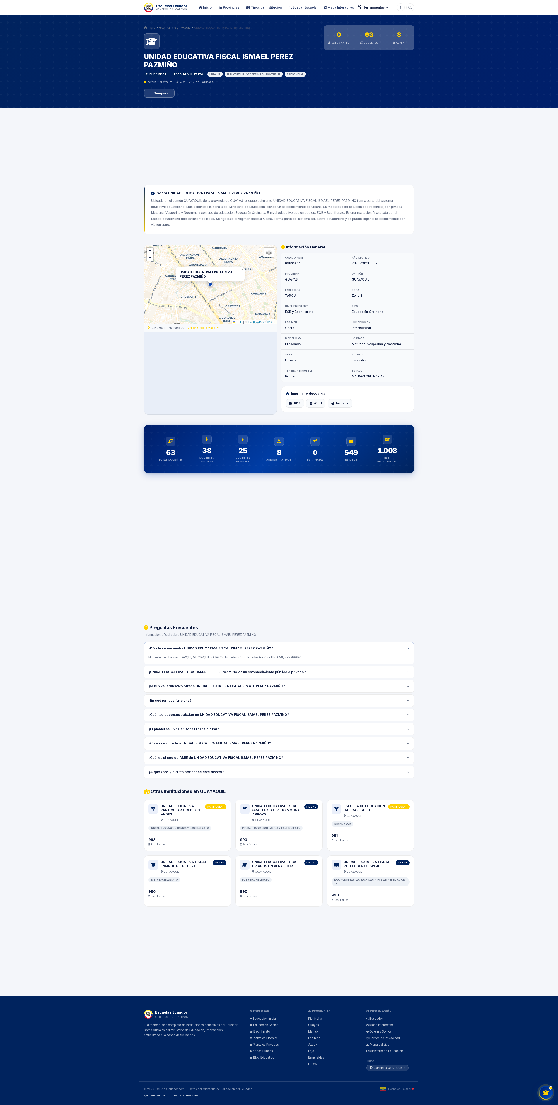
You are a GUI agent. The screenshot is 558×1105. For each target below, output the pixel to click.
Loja (311, 1051)
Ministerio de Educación (386, 1051)
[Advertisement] (279, 143)
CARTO (271, 322)
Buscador (376, 1018)
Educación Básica (265, 1025)
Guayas (313, 1025)
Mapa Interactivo (340, 7)
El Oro (312, 1064)
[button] (210, 284)
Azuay (312, 1044)
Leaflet (239, 322)
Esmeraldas (316, 1057)
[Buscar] (410, 7)
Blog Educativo (263, 1057)
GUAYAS (164, 27)
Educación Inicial (264, 1018)
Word (318, 403)
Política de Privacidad (384, 1038)
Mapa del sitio (379, 1044)
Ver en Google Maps (202, 327)
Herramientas (374, 7)
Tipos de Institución (266, 7)
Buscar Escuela (304, 7)
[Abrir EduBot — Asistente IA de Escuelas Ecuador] (546, 1093)
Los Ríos (314, 1038)
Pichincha (315, 1018)
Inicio (207, 7)
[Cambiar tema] (401, 7)
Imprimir (342, 403)
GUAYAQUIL (182, 27)
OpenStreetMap (255, 322)
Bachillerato (261, 1031)
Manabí (313, 1031)
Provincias (230, 7)
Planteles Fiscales (265, 1038)
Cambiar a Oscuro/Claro (389, 1067)
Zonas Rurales (263, 1051)
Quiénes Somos (380, 1031)
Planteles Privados (266, 1044)
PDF (297, 403)
